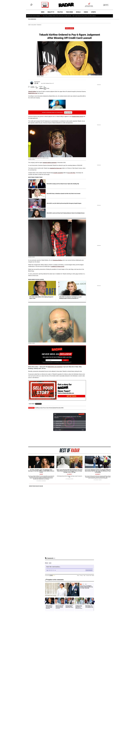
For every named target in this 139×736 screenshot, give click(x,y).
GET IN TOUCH (71, 396)
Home (29, 24)
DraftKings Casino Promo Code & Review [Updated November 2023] (49, 407)
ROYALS (78, 12)
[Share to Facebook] (32, 86)
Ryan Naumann (37, 81)
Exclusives (33, 24)
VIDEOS (86, 12)
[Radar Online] (66, 5)
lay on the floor (71, 172)
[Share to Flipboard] (41, 86)
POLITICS (60, 12)
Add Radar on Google (45, 88)
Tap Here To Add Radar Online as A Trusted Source (52, 112)
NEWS (42, 12)
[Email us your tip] (44, 7)
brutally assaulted (58, 172)
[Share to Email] (45, 86)
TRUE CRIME (69, 12)
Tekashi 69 (39, 24)
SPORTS (93, 12)
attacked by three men (56, 168)
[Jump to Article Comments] (29, 86)
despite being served (77, 116)
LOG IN (106, 4)
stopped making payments (49, 162)
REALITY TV (51, 12)
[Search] (31, 5)
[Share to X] (37, 86)
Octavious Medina (57, 260)
